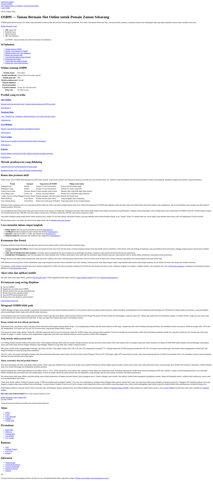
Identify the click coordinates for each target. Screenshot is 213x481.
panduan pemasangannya (109, 277)
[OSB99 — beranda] (6, 4)
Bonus (36, 6)
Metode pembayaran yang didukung (18, 53)
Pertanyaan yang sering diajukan (16, 63)
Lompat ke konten (7, 2)
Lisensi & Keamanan (12, 465)
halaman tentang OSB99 (119, 388)
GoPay (16, 167)
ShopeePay (23, 167)
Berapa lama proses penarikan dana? (15, 293)
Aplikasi (8, 419)
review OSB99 (169, 388)
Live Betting (18, 6)
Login (3, 8)
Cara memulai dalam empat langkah (17, 57)
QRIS (3, 167)
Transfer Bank (32, 167)
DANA (7, 167)
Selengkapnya (48, 230)
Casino (25, 6)
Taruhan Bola (9, 6)
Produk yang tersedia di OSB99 (16, 51)
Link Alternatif (10, 417)
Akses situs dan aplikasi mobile (16, 61)
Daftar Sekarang (6, 26)
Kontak (8, 453)
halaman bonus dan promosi (60, 220)
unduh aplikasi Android (85, 277)
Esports (31, 6)
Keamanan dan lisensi (13, 59)
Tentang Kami (10, 463)
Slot (2, 6)
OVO (12, 167)
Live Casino (9, 438)
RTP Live (8, 432)
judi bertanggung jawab (18, 268)
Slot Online (9, 430)
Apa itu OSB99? (9, 287)
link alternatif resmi (39, 277)
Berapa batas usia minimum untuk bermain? (18, 297)
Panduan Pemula (11, 449)
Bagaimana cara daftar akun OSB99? (16, 289)
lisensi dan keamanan (176, 266)
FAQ (7, 447)
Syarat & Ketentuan (12, 467)
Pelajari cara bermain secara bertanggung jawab (91, 478)
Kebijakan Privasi (11, 469)
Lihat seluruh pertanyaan (9, 301)
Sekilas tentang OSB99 (13, 49)
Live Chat (8, 451)
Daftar (8, 8)
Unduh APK (21, 397)
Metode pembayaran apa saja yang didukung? (19, 291)
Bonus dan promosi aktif (14, 55)
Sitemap (8, 471)
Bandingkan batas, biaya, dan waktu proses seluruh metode (21, 170)
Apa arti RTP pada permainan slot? (15, 295)
